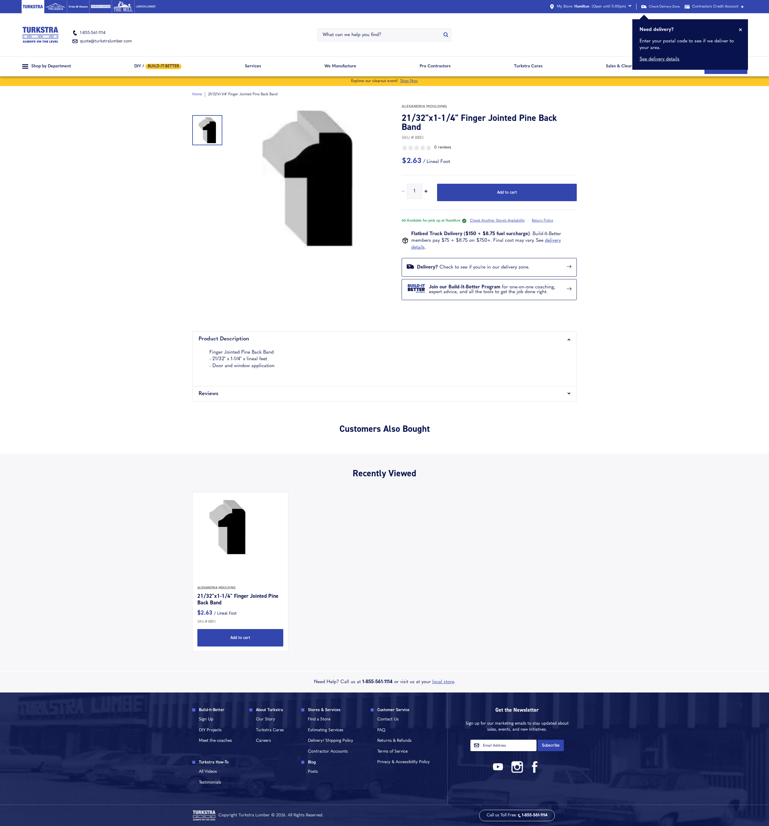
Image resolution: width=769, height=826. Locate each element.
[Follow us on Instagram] (517, 771)
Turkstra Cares (528, 66)
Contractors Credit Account (715, 6)
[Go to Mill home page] (123, 6)
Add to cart (507, 192)
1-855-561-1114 (377, 682)
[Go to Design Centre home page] (100, 6)
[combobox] (380, 35)
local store (443, 682)
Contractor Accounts (328, 751)
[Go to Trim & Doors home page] (78, 6)
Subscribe (551, 745)
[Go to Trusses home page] (55, 6)
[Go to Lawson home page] (145, 6)
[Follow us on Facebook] (535, 771)
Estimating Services (325, 730)
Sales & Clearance (623, 66)
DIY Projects (210, 730)
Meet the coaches (215, 740)
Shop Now (409, 81)
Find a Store (319, 719)
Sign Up (206, 719)
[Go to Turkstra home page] (33, 6)
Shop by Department (51, 66)
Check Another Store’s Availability (497, 221)
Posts (313, 771)
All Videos (208, 771)
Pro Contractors (435, 66)
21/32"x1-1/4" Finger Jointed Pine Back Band (237, 599)
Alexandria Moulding (424, 107)
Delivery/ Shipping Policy (330, 740)
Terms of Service (392, 751)
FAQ (381, 730)
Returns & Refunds (394, 740)
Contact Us (388, 719)
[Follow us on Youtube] (499, 771)
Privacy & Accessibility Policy (403, 762)
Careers (263, 740)
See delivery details (659, 59)
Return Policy (542, 221)
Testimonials (210, 782)
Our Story (265, 719)
